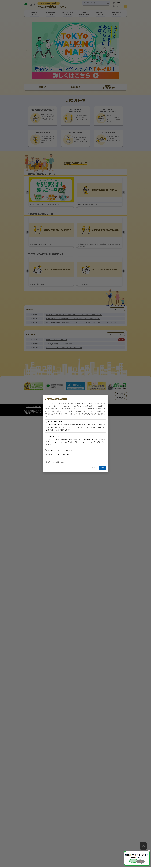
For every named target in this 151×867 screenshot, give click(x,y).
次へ (102, 468)
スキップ (93, 468)
